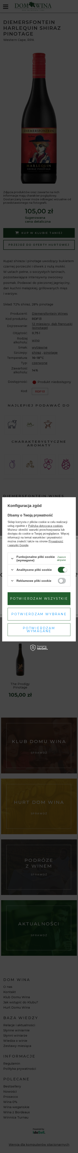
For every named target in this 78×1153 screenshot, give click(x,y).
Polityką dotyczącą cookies (45, 525)
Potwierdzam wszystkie (39, 599)
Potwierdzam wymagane (39, 629)
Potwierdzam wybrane (39, 614)
